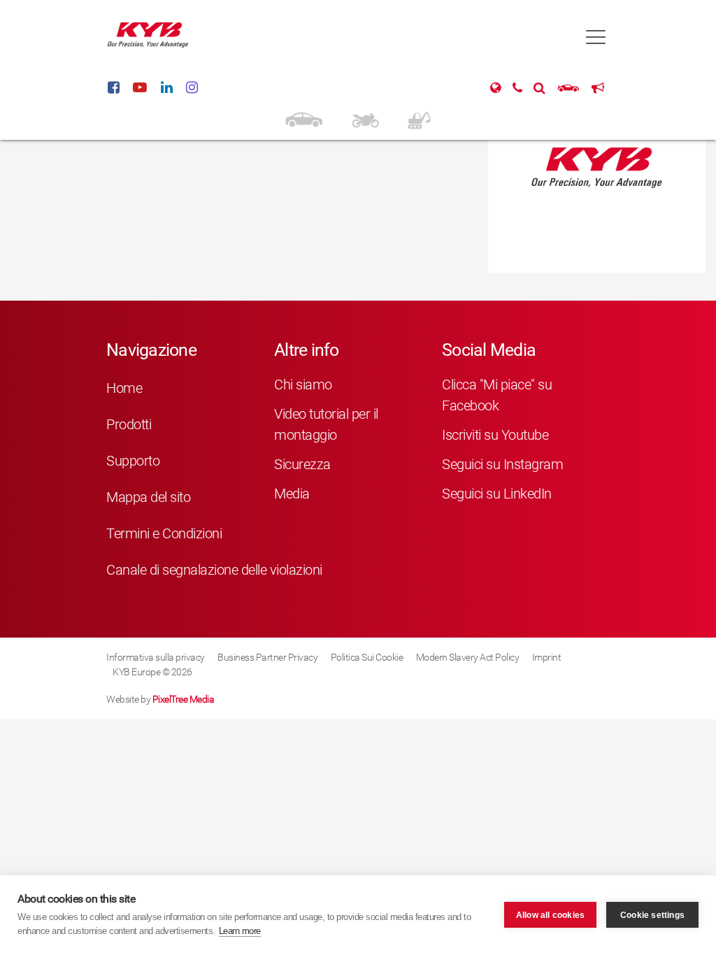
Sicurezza (302, 464)
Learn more (240, 931)
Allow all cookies (550, 915)
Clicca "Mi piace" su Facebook (497, 395)
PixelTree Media (183, 699)
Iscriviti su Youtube (495, 434)
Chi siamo (303, 384)
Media (292, 493)
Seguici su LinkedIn (497, 493)
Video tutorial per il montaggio (326, 424)
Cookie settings (652, 915)
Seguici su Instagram (502, 464)
